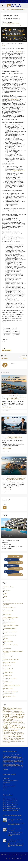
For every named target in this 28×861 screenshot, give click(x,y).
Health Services (7, 614)
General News (18, 716)
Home (4, 9)
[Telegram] (21, 858)
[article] (14, 534)
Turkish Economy (7, 682)
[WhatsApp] (18, 858)
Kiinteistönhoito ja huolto (10, 628)
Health (4, 719)
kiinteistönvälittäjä (13, 99)
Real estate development (14, 729)
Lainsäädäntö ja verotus (9, 635)
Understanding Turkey (9, 696)
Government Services (8, 611)
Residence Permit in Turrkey (11, 659)
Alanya (6, 708)
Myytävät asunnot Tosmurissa (10, 804)
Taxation (11, 735)
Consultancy (8, 711)
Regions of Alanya (8, 733)
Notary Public (21, 723)
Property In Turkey (11, 726)
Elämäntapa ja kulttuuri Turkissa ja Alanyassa (15, 396)
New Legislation (8, 724)
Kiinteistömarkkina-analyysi (11, 625)
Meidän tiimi (6, 788)
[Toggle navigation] (26, 1)
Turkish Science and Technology (11, 685)
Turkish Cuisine (11, 479)
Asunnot (5, 593)
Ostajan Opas (6, 782)
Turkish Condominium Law (18, 738)
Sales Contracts (6, 735)
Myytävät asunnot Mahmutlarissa (11, 808)
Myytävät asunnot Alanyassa (10, 799)
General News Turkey (9, 607)
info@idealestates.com (18, 170)
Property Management (15, 727)
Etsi (5, 507)
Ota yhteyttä (6, 778)
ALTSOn (19, 52)
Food (9, 714)
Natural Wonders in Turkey (10, 645)
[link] (14, 528)
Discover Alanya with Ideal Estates (13, 483)
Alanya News (12, 395)
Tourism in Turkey (8, 672)
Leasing (15, 721)
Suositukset (6, 790)
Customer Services (18, 713)
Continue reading (6, 407)
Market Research (13, 722)
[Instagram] (12, 858)
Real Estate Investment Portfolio (14, 730)
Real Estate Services (17, 732)
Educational (6, 600)
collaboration (7, 350)
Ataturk (5, 596)
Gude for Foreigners (13, 717)
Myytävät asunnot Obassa (9, 806)
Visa (8, 742)
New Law (20, 722)
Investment (7, 720)
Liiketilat (5, 638)
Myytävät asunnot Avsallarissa (10, 801)
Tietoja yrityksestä (19, 25)
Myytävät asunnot (8, 641)
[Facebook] (7, 858)
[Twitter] (10, 858)
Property (5, 725)
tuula (3, 45)
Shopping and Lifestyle (9, 662)
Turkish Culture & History (10, 678)
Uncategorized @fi (8, 688)
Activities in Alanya (14, 477)
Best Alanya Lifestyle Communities (13, 401)
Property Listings (7, 656)
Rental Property (19, 733)
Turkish (10, 738)
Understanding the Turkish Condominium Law (10, 692)
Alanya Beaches (13, 708)
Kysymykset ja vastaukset (10, 632)
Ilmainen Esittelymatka (9, 786)
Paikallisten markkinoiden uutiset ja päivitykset (13, 652)
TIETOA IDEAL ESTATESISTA (10, 780)
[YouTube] (15, 858)
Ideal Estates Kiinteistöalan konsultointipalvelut (16, 9)
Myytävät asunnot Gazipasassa (10, 810)
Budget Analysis (18, 709)
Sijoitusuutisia (21, 399)
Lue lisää (5, 769)
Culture (15, 711)
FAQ (4, 784)
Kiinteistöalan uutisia (9, 622)
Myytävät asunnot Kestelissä (10, 802)
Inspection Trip (12, 719)
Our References (7, 648)
